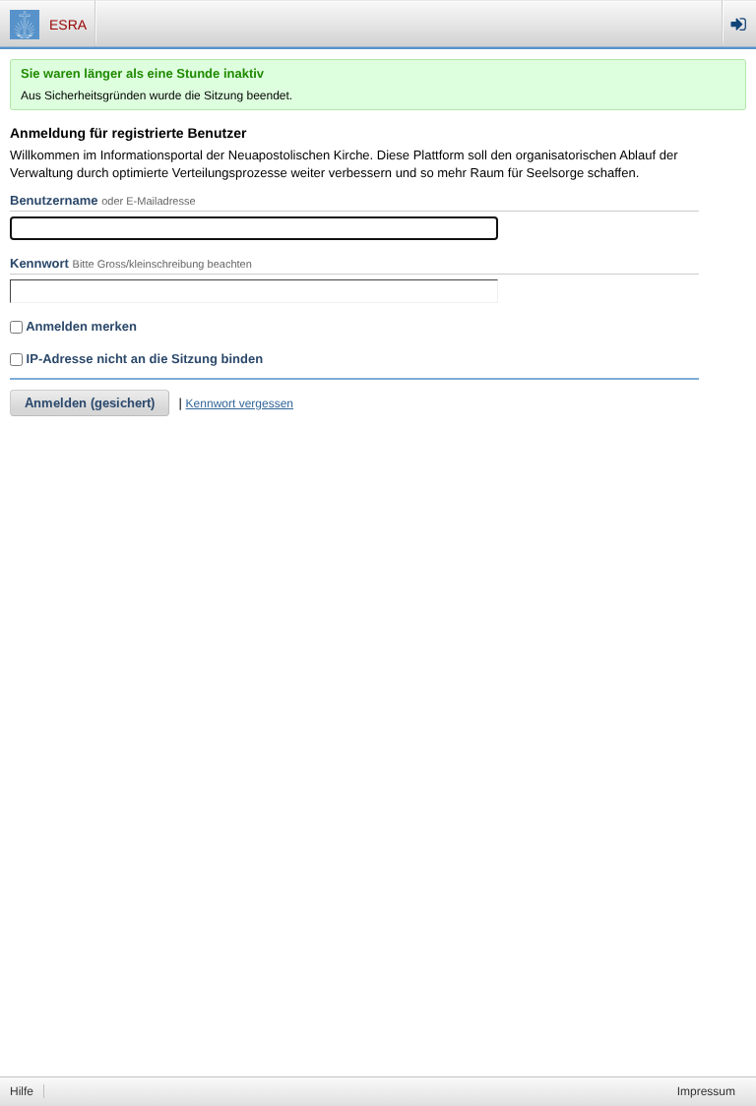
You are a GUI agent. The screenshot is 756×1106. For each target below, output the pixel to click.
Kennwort (39, 263)
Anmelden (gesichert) (90, 403)
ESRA (68, 24)
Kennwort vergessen (239, 403)
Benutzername (54, 200)
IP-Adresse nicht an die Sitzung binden (143, 358)
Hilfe (21, 1091)
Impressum (706, 1091)
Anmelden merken (80, 326)
